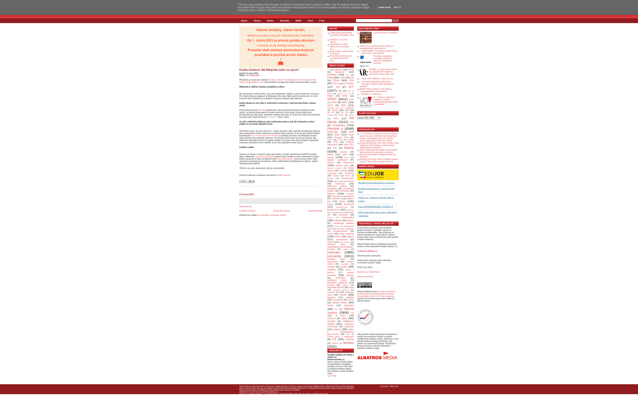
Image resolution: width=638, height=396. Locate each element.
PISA (336, 118)
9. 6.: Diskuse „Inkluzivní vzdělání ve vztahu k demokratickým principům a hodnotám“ (385, 100)
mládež (337, 226)
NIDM (334, 102)
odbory (338, 236)
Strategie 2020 (341, 137)
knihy (330, 204)
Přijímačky (332, 132)
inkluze (331, 193)
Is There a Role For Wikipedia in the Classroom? (291, 80)
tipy (336, 309)
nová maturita (346, 233)
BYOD (351, 70)
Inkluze (270, 21)
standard (331, 297)
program (331, 267)
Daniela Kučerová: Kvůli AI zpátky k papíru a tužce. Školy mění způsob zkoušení (379, 160)
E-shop (333, 376)
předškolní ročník (336, 280)
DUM (330, 77)
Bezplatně (340, 72)
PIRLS (351, 115)
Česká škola (245, 386)
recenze (331, 285)
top (352, 313)
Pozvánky (284, 21)
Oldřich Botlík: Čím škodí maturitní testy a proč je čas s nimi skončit (379, 52)
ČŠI (334, 339)
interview (336, 198)
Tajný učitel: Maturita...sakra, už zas (377, 78)
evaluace (335, 176)
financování (348, 178)
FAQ (338, 87)
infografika (332, 188)
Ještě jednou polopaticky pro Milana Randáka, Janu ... (342, 35)
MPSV (345, 96)
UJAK (335, 142)
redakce (345, 285)
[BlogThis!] (244, 181)
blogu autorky (284, 175)
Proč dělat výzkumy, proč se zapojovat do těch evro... (341, 58)
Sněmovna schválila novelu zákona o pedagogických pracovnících (376, 47)
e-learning (332, 173)
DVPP (342, 78)
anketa (330, 154)
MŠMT (298, 21)
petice (345, 249)
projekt (343, 266)
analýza (343, 152)
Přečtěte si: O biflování (371, 94)
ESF (351, 80)
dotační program (334, 168)
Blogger (384, 386)
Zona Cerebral (286, 394)
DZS (352, 78)
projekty (331, 269)
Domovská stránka (281, 211)
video (344, 318)
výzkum (337, 329)
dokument (348, 162)
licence (272, 117)
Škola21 (335, 343)
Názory (257, 21)
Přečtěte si (335, 128)
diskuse (330, 162)
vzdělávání (349, 326)
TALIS (329, 140)
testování (349, 305)
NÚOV (330, 105)
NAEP (351, 99)
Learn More (384, 7)
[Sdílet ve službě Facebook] (250, 181)
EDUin (336, 80)
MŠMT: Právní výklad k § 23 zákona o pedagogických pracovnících (376, 90)
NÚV (343, 105)
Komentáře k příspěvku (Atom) (272, 215)
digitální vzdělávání (337, 160)
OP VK (330, 112)
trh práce (340, 315)
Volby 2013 (348, 144)
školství (348, 343)
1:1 (328, 70)
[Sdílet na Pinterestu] (253, 181)
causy (330, 157)
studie (351, 300)
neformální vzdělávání (345, 229)
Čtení (310, 21)
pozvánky (334, 256)
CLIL (347, 75)
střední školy (339, 302)
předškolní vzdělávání (337, 283)
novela (330, 234)
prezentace (332, 262)
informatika (344, 191)
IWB (340, 91)
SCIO (337, 134)
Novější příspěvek (247, 211)
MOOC (330, 96)
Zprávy (244, 21)
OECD (335, 110)
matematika (348, 217)
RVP (351, 132)
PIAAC (341, 115)
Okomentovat (245, 206)
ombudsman (341, 239)
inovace (350, 194)
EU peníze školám (344, 83)
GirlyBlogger (304, 394)
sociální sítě (332, 292)
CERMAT (332, 74)
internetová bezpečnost (343, 196)
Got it (397, 7)
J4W (326, 394)
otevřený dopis (336, 244)
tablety (330, 305)
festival (330, 178)
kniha (342, 201)
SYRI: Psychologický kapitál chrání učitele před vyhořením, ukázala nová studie (378, 151)
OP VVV (345, 112)
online (330, 242)
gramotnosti (348, 181)
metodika (338, 220)
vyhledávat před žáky (264, 156)
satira (351, 287)
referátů (262, 110)
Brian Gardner (255, 394)
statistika (350, 297)
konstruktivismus (337, 213)
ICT (246, 75)
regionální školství (335, 287)
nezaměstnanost (340, 231)
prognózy (345, 264)
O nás (321, 21)
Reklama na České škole (368, 272)
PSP (352, 122)
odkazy (350, 236)
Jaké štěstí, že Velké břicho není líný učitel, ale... (339, 46)
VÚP (335, 148)
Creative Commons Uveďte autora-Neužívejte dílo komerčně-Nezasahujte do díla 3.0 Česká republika (376, 293)
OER (347, 110)
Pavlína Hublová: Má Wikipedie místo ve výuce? (269, 69)
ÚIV (348, 334)
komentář (349, 204)
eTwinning (349, 173)
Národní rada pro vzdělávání (340, 108)
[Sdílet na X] (247, 181)
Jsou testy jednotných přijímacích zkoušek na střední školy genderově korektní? (377, 84)
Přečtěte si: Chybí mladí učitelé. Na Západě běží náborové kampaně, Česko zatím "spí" (383, 71)
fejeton (347, 176)
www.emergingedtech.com (251, 82)
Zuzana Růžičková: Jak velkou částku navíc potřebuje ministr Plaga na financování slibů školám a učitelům (379, 145)
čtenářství (349, 339)
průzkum (350, 275)
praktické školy (336, 259)
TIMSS (351, 140)
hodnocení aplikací (337, 186)
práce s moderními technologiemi (264, 135)
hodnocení (340, 184)
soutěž (343, 294)
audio (344, 154)
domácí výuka (342, 165)
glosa (336, 181)
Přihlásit (394, 386)
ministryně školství (343, 223)
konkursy (350, 210)
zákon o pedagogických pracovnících (340, 332)
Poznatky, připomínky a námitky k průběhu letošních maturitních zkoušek (382, 59)
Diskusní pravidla (365, 276)
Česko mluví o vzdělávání (340, 337)
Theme (242, 394)
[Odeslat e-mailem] (240, 181)
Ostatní (330, 115)
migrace (350, 220)
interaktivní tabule (284, 159)
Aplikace (338, 70)
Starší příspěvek (315, 211)
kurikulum (343, 215)
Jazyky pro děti (344, 94)
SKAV (351, 135)
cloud (346, 157)
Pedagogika (254, 75)
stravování (338, 300)
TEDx (340, 140)
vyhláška (331, 321)
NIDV (344, 102)
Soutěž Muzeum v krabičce (385, 33)
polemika (333, 252)
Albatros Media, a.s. (368, 251)
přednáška (340, 278)
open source (344, 242)
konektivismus (342, 207)
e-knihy (343, 170)
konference (333, 209)
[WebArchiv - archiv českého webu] (365, 325)
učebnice (331, 318)
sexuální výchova (341, 290)
